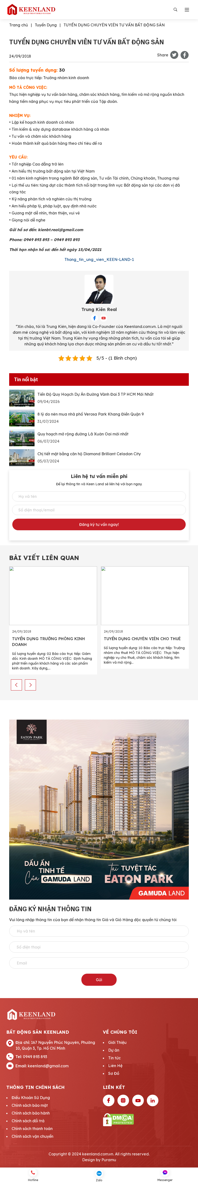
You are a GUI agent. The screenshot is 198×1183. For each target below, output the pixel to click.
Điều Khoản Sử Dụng (31, 1097)
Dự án (113, 1050)
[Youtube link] (138, 1100)
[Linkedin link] (152, 1100)
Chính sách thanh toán (32, 1128)
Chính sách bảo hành (31, 1113)
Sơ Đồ (113, 1073)
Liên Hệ (115, 1065)
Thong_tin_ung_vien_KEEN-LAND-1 (99, 259)
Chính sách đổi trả (28, 1120)
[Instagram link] (123, 1100)
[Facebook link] (108, 1100)
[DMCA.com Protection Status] (147, 1119)
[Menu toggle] (187, 10)
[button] (16, 684)
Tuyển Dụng (46, 25)
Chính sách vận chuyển (32, 1136)
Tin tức (114, 1057)
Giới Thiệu (117, 1042)
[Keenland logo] (31, 9)
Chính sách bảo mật (30, 1105)
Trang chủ (18, 25)
